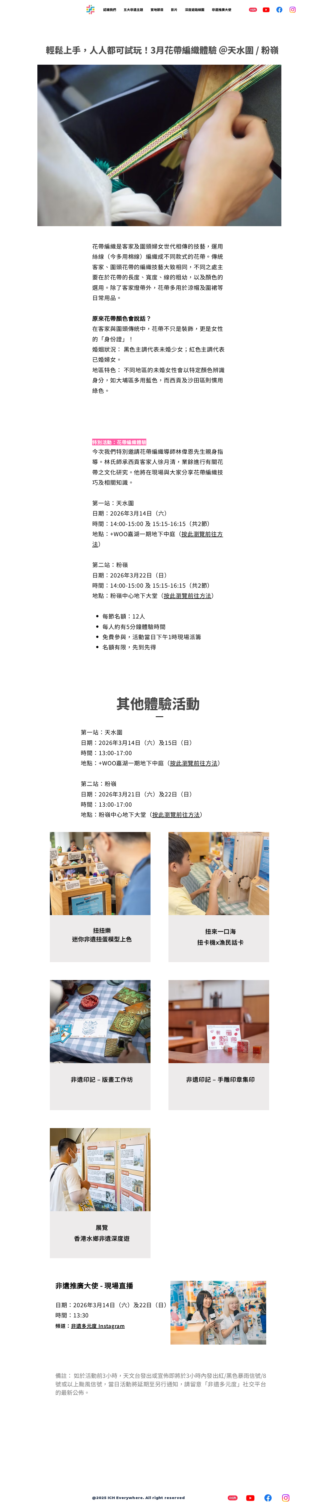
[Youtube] (266, 10)
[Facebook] (279, 10)
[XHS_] (253, 10)
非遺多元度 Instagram (98, 1325)
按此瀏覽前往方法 (187, 595)
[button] (109, 9)
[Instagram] (293, 10)
